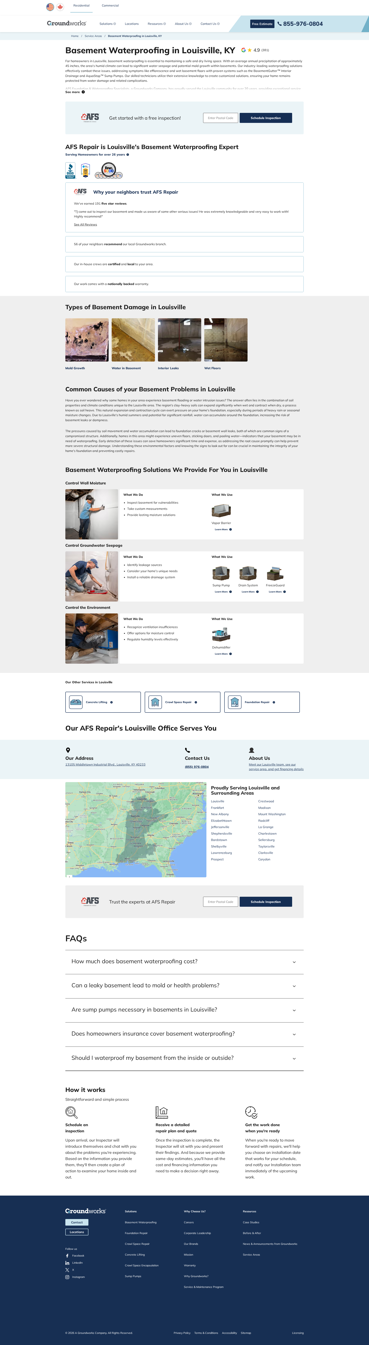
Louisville (217, 801)
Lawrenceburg (221, 853)
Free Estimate (262, 24)
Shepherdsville (221, 833)
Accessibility (229, 1333)
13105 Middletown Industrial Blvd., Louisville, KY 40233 (105, 764)
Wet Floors (212, 368)
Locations (132, 24)
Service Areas (93, 36)
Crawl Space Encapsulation (142, 1265)
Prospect (217, 859)
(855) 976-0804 (197, 767)
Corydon (264, 859)
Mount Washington (272, 814)
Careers (189, 1222)
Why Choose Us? (195, 1211)
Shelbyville (219, 846)
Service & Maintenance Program (204, 1287)
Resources (155, 24)
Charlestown (267, 833)
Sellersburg (266, 840)
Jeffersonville (220, 827)
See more (73, 92)
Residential (81, 5)
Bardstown (219, 840)
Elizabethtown (221, 820)
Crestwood (266, 801)
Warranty (190, 1265)
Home (75, 36)
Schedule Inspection (266, 118)
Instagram (78, 1277)
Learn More (221, 529)
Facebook (78, 1255)
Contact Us (208, 24)
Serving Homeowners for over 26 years (95, 154)
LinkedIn (77, 1262)
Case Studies (251, 1222)
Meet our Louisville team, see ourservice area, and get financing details (276, 766)
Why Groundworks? (196, 1276)
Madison (264, 808)
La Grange (265, 827)
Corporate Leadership (197, 1233)
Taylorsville (266, 846)
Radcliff (263, 820)
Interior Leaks (168, 368)
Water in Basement (126, 368)
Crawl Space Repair (137, 1244)
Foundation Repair (136, 1233)
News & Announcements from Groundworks (270, 1244)
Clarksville (265, 853)
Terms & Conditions (206, 1333)
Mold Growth (75, 368)
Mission (188, 1254)
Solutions (106, 24)
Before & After (252, 1233)
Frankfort (217, 808)
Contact (77, 1222)
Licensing (298, 1333)
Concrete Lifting (135, 1254)
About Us (181, 24)
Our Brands (191, 1244)
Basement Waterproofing (140, 1222)
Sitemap (246, 1333)
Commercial (110, 5)
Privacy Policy (182, 1333)
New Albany (220, 814)
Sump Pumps (133, 1276)
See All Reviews (85, 224)
